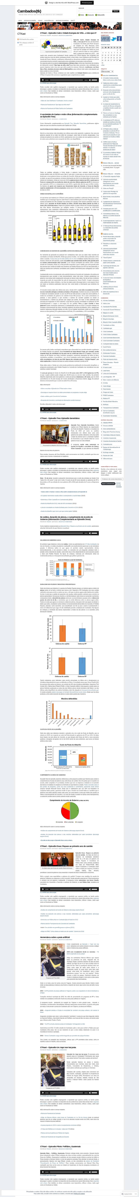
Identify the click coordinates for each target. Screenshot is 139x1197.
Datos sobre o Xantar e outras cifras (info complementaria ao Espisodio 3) (64, 492)
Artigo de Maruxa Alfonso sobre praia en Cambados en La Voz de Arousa (64, 1117)
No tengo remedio (108, 452)
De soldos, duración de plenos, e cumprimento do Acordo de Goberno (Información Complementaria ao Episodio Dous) (66, 518)
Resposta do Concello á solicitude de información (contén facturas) (60, 400)
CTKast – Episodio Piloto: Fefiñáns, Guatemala (60, 1146)
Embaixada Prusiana (109, 353)
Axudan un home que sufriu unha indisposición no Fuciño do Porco (112, 99)
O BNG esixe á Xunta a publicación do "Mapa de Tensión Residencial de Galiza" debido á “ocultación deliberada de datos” (112, 145)
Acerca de (91, 15)
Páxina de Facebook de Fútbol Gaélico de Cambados (57, 108)
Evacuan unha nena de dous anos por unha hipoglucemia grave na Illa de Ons (111, 92)
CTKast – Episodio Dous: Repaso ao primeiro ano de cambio (66, 846)
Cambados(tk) (29, 11)
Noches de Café (108, 455)
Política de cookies (79, 1193)
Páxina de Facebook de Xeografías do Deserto (55, 1137)
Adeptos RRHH (107, 422)
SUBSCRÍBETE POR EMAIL (109, 466)
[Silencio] (90, 80)
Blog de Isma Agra (108, 319)
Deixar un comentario (65, 35)
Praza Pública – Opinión (111, 173)
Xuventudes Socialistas (110, 416)
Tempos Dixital (108, 234)
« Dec (102, 65)
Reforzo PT (106, 398)
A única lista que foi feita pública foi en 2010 (63, 259)
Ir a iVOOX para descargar (48, 83)
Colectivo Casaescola (109, 438)
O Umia (105, 383)
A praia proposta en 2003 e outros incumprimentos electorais (59, 1125)
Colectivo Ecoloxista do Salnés (112, 441)
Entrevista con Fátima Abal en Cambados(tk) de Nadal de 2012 (59, 919)
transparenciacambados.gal (90, 690)
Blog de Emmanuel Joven (110, 316)
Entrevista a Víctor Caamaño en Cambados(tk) (54, 499)
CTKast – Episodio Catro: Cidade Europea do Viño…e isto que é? (68, 33)
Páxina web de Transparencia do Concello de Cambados (58, 923)
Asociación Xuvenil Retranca (111, 310)
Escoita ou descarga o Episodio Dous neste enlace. (57, 840)
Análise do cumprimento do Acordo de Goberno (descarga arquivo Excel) (62, 830)
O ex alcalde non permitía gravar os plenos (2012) (60, 927)
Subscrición (101, 15)
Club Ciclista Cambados (110, 334)
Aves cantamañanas (109, 429)
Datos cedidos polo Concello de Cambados (54, 396)
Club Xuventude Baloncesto (111, 337)
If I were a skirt (107, 367)
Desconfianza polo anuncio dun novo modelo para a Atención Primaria (111, 273)
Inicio (82, 15)
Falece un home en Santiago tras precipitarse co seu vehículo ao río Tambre (111, 115)
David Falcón (107, 347)
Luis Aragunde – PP (109, 377)
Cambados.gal (107, 328)
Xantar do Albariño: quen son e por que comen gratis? (57, 511)
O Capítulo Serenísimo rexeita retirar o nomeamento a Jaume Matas (61, 495)
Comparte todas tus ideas (110, 344)
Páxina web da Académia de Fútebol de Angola (55, 1133)
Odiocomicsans (107, 458)
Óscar (49, 35)
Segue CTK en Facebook (119, 485)
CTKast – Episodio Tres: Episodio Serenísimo (59, 418)
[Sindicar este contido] (102, 75)
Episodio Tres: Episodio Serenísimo (75, 123)
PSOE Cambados (108, 395)
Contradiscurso (107, 444)
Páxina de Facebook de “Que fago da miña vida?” (55, 104)
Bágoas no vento (108, 313)
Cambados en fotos (109, 325)
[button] (56, 44)
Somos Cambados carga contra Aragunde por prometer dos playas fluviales (67, 1035)
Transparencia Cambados (111, 408)
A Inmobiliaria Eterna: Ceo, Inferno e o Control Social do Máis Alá (111, 215)
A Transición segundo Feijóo (111, 176)
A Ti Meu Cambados (91, 544)
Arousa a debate (108, 426)
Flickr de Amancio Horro (110, 359)
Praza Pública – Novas (111, 163)
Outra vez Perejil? (108, 188)
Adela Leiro (106, 303)
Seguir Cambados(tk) (108, 483)
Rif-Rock (105, 404)
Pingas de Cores (108, 392)
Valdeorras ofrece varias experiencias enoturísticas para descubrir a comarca (112, 85)
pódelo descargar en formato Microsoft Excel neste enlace (69, 692)
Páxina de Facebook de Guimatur (51, 1113)
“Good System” (107, 257)
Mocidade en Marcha (62, 20)
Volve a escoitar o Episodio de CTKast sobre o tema (56, 388)
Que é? (73, 20)
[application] (69, 80)
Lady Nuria (106, 370)
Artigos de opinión (30, 20)
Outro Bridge (107, 386)
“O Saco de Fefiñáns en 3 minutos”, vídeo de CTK (55, 1129)
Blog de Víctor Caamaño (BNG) (112, 322)
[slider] (95, 80)
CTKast (40, 20)
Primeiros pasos (87, 2)
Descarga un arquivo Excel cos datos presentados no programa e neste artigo (64, 392)
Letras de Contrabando (110, 373)
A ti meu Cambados (109, 300)
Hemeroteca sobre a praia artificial (55, 937)
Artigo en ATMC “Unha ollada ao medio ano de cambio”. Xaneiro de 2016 (62, 931)
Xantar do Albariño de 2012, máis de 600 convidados (56, 503)
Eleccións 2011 (49, 20)
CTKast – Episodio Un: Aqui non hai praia (58, 1047)
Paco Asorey (107, 389)
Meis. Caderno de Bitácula (111, 380)
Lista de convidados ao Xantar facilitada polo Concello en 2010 (59, 507)
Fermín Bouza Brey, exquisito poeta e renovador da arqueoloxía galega (111, 238)
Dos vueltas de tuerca (109, 350)
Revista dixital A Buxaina (110, 401)
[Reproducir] (43, 80)
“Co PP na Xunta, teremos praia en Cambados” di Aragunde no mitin (65, 1024)
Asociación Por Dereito (110, 306)
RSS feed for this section (26, 39)
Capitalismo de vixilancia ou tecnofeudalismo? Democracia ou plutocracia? (112, 203)
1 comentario (63, 119)
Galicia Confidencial (110, 75)
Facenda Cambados (109, 356)
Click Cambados (108, 331)
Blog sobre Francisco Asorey (111, 432)
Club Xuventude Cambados (111, 340)
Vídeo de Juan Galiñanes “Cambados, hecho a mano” (57, 100)
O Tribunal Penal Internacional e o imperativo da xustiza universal (112, 227)
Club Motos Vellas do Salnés (111, 435)
